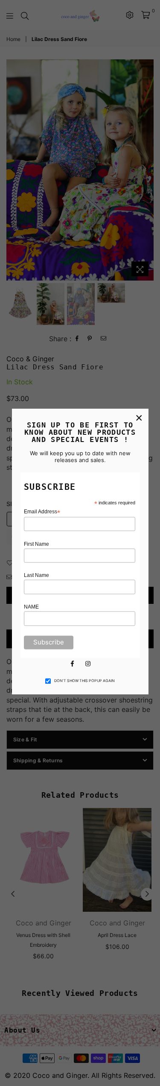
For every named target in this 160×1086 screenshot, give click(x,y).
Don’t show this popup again (84, 681)
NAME (31, 607)
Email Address (42, 511)
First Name (36, 544)
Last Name (36, 576)
